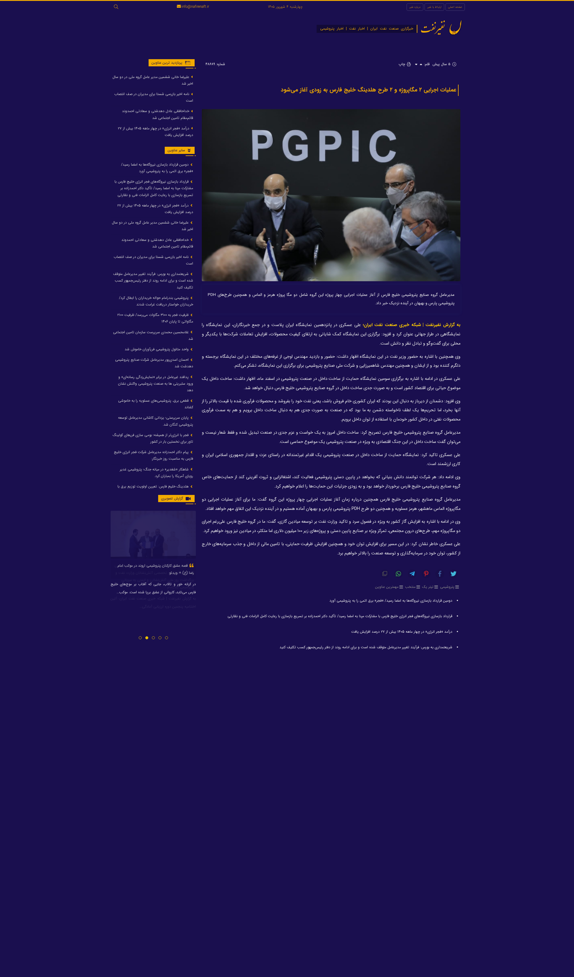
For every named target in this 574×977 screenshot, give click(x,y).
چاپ (402, 64)
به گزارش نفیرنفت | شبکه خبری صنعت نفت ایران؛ (411, 325)
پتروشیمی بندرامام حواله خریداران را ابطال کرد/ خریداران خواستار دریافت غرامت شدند (156, 301)
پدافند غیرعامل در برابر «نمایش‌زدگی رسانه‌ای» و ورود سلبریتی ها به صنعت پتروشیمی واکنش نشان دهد (155, 383)
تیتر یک (427, 587)
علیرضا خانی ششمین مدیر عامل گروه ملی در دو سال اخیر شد (152, 80)
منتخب (410, 587)
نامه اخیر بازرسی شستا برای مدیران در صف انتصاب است (153, 97)
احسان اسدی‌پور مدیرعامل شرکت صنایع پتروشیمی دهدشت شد (154, 363)
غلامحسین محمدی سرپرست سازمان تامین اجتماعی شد (153, 335)
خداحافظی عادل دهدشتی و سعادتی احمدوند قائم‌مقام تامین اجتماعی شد (157, 114)
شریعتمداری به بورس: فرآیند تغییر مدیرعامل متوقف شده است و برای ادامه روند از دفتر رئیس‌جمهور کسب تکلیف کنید (366, 647)
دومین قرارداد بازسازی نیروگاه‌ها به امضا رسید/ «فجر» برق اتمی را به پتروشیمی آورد (390, 600)
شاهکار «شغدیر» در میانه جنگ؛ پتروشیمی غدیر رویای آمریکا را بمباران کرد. (156, 473)
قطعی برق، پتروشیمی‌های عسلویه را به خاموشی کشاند (155, 404)
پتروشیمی (447, 587)
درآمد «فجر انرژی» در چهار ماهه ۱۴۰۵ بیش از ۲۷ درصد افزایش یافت (401, 631)
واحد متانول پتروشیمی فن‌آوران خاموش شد (157, 349)
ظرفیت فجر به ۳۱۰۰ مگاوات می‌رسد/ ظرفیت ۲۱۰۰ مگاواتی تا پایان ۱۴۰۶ (155, 318)
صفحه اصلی (455, 7)
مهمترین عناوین (387, 587)
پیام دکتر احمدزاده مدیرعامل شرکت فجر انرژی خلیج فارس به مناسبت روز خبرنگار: (153, 455)
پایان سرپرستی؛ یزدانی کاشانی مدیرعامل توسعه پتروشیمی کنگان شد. (155, 421)
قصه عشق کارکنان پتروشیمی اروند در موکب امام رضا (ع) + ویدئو (155, 569)
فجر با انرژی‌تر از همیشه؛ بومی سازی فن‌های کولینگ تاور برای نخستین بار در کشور (153, 438)
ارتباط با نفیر (434, 7)
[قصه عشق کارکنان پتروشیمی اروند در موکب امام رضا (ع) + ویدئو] (153, 535)
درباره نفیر (415, 7)
